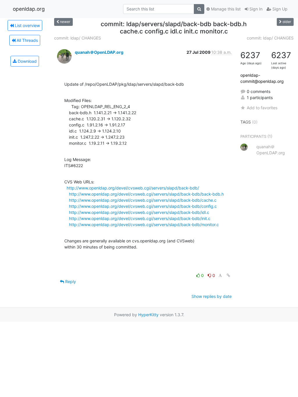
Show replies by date (211, 296)
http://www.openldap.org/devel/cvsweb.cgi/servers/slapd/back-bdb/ (133, 187)
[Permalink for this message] (228, 275)
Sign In (255, 8)
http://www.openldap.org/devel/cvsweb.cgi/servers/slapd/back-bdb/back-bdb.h (146, 194)
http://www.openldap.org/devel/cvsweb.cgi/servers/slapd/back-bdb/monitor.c (144, 224)
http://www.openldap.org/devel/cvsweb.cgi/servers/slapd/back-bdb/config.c (143, 206)
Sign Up (279, 8)
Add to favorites (262, 107)
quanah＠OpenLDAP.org (99, 52)
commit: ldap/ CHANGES (77, 37)
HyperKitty (148, 314)
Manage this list (225, 8)
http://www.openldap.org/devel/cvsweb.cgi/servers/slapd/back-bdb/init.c (139, 218)
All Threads (26, 40)
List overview (27, 25)
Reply (70, 281)
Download (27, 61)
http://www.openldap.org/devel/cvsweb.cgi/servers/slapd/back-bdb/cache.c (143, 200)
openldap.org (29, 9)
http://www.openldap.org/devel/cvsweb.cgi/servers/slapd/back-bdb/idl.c (139, 212)
